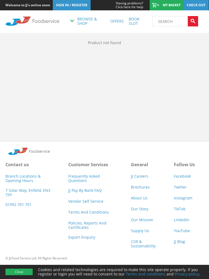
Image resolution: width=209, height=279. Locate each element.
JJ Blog (179, 241)
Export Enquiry (81, 237)
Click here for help (129, 5)
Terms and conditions (145, 274)
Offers (117, 21)
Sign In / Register (71, 5)
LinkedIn (181, 219)
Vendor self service (85, 201)
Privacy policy (187, 274)
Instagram (183, 198)
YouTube (182, 230)
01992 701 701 (18, 204)
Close (19, 271)
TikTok (179, 208)
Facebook (182, 176)
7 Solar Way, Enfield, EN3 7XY (27, 192)
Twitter (180, 187)
